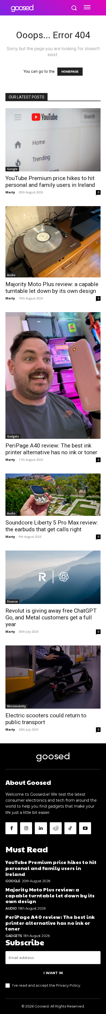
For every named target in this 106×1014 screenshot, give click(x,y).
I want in (53, 973)
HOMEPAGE (70, 71)
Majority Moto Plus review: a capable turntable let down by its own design (51, 287)
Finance (12, 601)
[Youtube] (85, 828)
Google (12, 169)
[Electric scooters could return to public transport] (53, 677)
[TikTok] (70, 828)
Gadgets (13, 436)
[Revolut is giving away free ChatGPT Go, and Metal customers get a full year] (53, 577)
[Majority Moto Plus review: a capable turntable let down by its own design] (53, 241)
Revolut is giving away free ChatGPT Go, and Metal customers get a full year (51, 617)
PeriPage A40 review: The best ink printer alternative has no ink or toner (51, 449)
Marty (10, 192)
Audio (11, 275)
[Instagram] (26, 828)
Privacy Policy (68, 985)
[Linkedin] (41, 828)
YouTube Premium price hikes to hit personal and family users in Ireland (50, 181)
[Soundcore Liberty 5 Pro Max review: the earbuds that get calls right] (53, 495)
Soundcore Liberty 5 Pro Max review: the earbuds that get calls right (51, 526)
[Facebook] (11, 828)
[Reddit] (56, 828)
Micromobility (16, 706)
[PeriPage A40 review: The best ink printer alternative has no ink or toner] (53, 375)
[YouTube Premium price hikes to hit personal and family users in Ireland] (53, 139)
